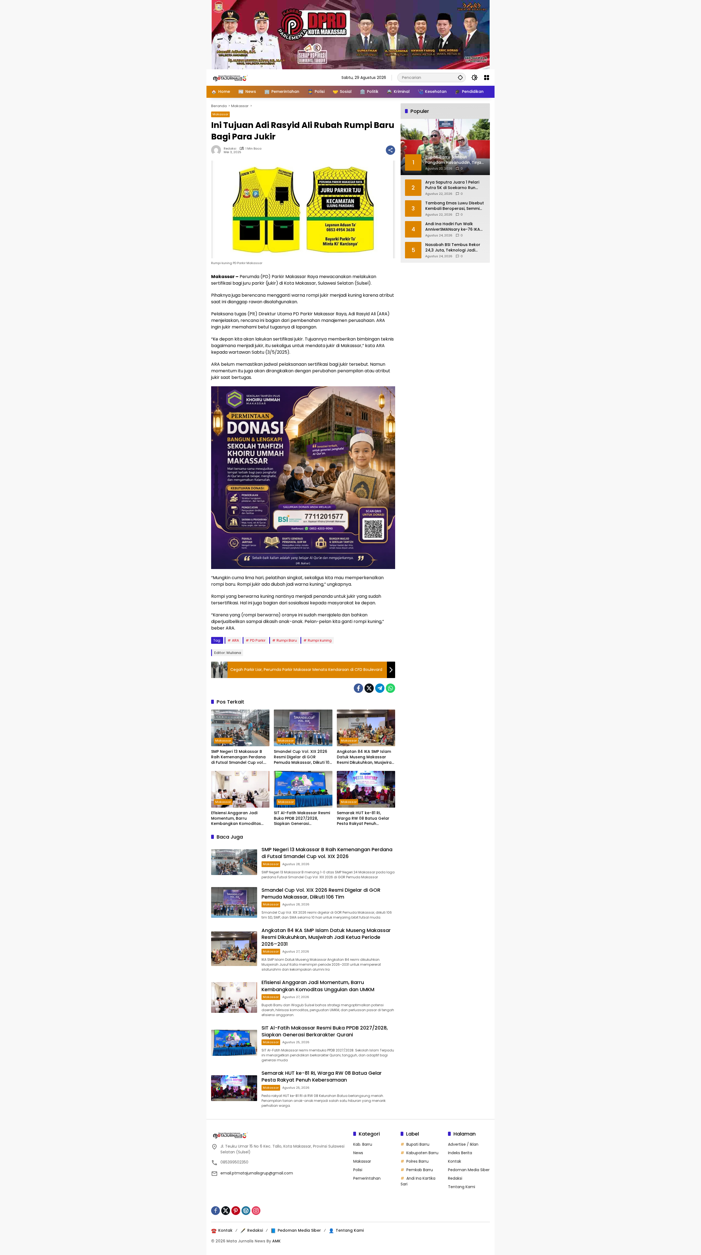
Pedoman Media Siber (469, 1170)
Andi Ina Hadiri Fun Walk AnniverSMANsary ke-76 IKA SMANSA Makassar (452, 226)
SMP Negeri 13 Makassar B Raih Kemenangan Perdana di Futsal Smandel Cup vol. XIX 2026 (238, 757)
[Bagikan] (390, 150)
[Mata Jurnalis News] (238, 77)
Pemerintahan (367, 1178)
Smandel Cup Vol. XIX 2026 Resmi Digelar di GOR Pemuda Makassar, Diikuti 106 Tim (303, 757)
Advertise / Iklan (463, 1144)
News (358, 1153)
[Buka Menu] (486, 77)
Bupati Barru (417, 1144)
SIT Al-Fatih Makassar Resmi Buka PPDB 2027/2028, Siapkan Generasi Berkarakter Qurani (302, 818)
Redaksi (230, 148)
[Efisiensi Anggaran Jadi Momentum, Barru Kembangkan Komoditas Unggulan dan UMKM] (240, 789)
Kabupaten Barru (422, 1153)
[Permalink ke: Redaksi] (217, 150)
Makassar (220, 114)
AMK (276, 1241)
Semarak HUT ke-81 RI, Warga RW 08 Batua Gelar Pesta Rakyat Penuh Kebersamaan (363, 818)
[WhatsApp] (390, 688)
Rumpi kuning (320, 640)
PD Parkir (258, 640)
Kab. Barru (362, 1144)
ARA (235, 640)
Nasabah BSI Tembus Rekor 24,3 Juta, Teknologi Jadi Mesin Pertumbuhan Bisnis (452, 247)
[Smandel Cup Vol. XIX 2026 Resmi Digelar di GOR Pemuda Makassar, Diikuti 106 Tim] (303, 728)
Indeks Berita (460, 1153)
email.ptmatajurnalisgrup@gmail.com (256, 1173)
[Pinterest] (235, 1210)
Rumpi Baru (287, 640)
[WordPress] (246, 1210)
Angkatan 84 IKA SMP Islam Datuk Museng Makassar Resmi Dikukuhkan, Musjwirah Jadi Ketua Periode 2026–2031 (365, 757)
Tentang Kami (461, 1187)
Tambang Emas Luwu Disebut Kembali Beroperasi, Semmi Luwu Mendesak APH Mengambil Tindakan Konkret (454, 206)
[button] (460, 77)
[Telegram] (379, 688)
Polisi (357, 1170)
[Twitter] (369, 688)
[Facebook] (358, 688)
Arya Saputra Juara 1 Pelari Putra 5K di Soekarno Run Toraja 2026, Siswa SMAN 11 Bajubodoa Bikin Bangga (452, 185)
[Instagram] (256, 1210)
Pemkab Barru (419, 1170)
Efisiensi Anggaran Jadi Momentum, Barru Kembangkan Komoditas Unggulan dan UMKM (236, 818)
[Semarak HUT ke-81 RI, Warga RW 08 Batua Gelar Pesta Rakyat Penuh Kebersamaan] (366, 789)
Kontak (454, 1161)
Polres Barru (417, 1161)
